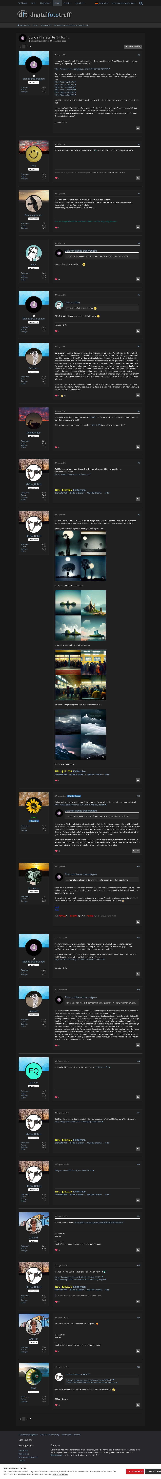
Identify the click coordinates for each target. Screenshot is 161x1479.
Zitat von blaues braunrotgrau (81, 250)
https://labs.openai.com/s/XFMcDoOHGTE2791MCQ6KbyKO (80, 1279)
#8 (139, 463)
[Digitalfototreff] (80, 14)
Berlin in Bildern (77, 493)
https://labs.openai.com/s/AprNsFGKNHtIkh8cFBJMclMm (98, 1222)
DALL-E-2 (95, 425)
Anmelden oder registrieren (123, 3)
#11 (138, 866)
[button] (101, 3)
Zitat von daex (72, 302)
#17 (138, 1216)
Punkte (23, 89)
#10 (138, 796)
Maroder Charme (94, 493)
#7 (139, 411)
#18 (138, 1265)
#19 (138, 1317)
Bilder (23, 280)
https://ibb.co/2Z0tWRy (64, 92)
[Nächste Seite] (30, 46)
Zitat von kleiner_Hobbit (77, 1374)
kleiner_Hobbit (81, 1295)
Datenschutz (24, 1454)
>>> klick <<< (100, 1067)
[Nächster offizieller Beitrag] (138, 851)
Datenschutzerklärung (60, 1474)
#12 (138, 937)
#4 (139, 243)
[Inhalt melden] (138, 128)
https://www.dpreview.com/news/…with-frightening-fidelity (80, 805)
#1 (139, 55)
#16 (138, 1164)
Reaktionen (25, 87)
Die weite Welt (61, 493)
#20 (138, 1367)
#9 (139, 514)
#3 (139, 193)
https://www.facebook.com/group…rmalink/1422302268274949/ (81, 69)
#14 (138, 1061)
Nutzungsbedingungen (28, 1457)
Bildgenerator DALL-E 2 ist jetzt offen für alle (74, 1170)
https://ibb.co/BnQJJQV (64, 87)
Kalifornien (79, 490)
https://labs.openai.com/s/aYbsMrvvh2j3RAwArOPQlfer (78, 1277)
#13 (138, 989)
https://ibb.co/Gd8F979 (64, 95)
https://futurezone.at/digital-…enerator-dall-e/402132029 (79, 959)
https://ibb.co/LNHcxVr (64, 82)
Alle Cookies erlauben (136, 1471)
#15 (138, 1113)
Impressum (23, 1450)
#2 (139, 144)
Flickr (107, 493)
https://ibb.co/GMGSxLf (65, 84)
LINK (92, 417)
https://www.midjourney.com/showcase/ (72, 474)
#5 (139, 295)
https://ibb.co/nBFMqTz (65, 89)
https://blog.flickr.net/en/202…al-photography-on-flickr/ (78, 1121)
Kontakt (22, 1460)
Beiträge (24, 92)
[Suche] (141, 3)
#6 (139, 346)
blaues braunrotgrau (40, 41)
